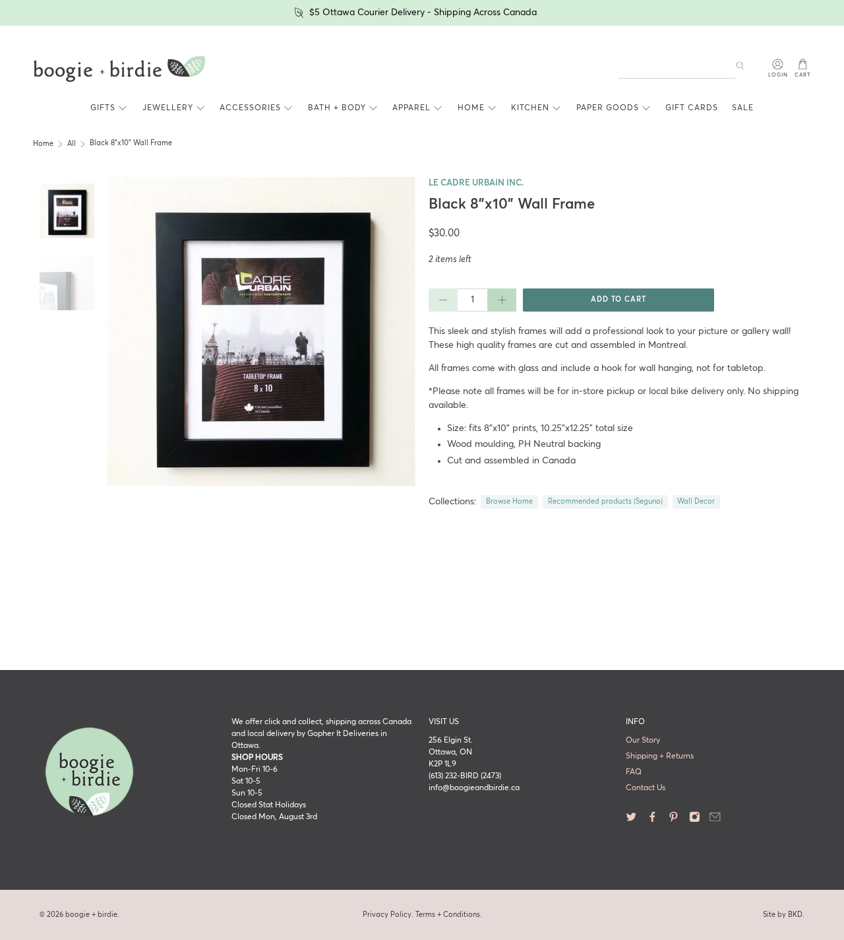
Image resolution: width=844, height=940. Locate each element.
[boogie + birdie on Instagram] (694, 820)
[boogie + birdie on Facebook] (652, 820)
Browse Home (509, 501)
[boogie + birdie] (119, 69)
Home (43, 144)
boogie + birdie (91, 914)
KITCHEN (530, 108)
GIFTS (102, 108)
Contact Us (645, 788)
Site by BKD (782, 914)
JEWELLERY (167, 108)
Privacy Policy (387, 914)
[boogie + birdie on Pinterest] (673, 820)
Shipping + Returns (660, 756)
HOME (471, 108)
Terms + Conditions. (448, 914)
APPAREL (411, 108)
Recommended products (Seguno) (605, 501)
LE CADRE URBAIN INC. (476, 183)
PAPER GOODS (607, 108)
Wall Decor (696, 501)
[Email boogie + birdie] (715, 820)
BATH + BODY (337, 108)
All (71, 144)
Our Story (643, 741)
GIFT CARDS (691, 108)
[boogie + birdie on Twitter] (631, 820)
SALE (743, 108)
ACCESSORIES (250, 108)
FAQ (634, 772)
